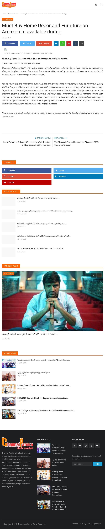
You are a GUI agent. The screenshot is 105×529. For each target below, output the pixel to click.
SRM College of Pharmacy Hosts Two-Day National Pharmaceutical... (46, 411)
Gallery (83, 523)
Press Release (13, 14)
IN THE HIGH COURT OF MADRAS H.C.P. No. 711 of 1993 (40, 249)
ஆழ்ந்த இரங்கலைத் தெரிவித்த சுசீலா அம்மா (33, 373)
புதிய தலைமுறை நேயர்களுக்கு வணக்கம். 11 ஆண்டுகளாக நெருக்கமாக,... (45, 211)
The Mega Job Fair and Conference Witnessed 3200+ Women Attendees (76, 143)
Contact (75, 523)
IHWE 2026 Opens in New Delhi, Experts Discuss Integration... (42, 398)
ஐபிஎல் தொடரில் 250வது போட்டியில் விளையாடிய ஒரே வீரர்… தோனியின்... (44, 236)
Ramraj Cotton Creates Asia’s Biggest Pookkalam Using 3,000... (43, 385)
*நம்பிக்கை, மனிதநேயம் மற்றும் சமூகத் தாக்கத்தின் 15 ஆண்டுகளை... (43, 360)
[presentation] (93, 275)
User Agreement (94, 523)
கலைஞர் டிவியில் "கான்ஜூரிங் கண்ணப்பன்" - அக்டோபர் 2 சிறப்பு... (30, 334)
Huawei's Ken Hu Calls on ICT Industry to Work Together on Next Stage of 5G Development (26, 143)
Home (4, 14)
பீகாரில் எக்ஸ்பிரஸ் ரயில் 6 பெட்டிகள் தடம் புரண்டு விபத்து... (38, 198)
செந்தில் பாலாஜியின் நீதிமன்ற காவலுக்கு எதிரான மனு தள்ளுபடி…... (42, 223)
